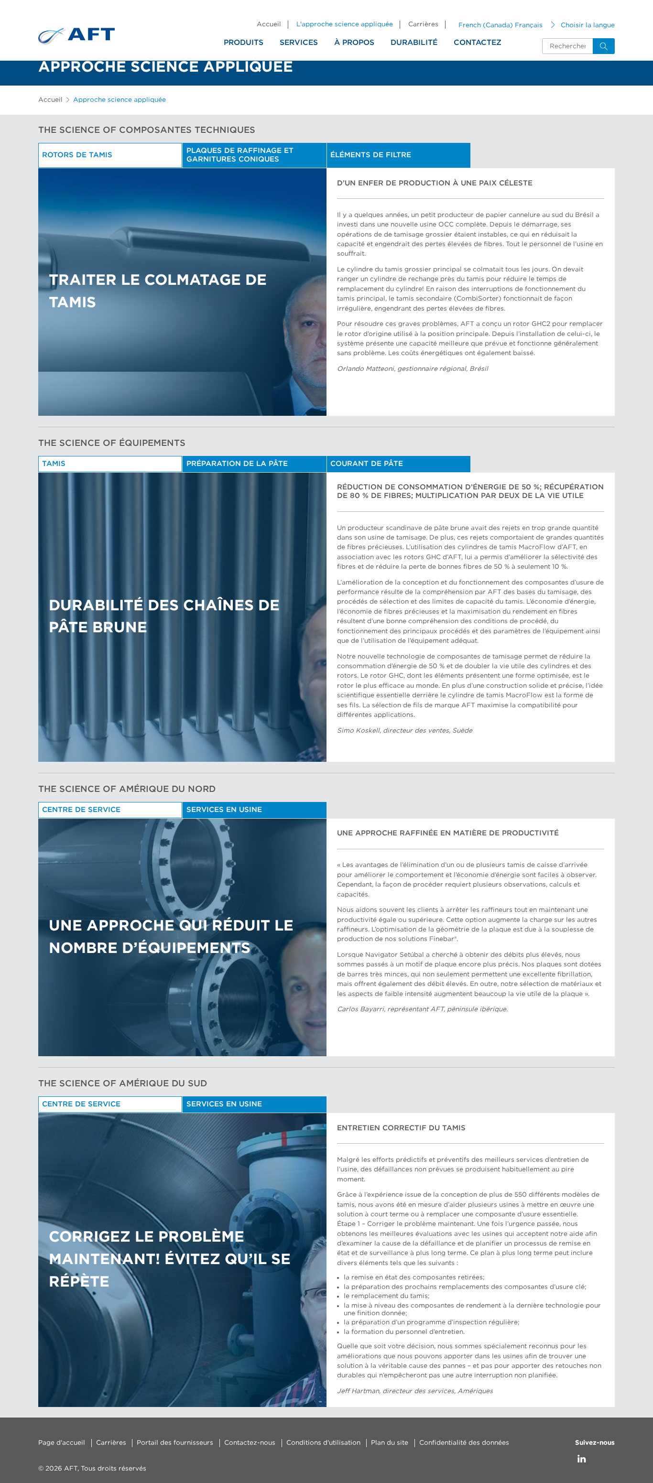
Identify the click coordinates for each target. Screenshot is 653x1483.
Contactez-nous (249, 1443)
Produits (243, 42)
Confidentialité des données (464, 1443)
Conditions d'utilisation (323, 1443)
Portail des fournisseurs (175, 1443)
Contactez (477, 42)
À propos (354, 42)
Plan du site (389, 1443)
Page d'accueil (61, 1443)
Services (299, 42)
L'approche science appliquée (344, 24)
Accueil (269, 24)
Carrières (423, 24)
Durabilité (414, 42)
